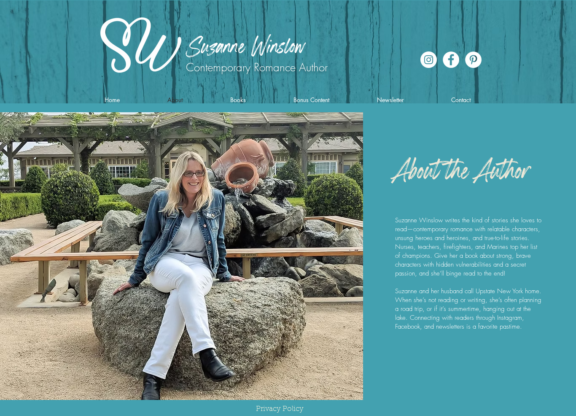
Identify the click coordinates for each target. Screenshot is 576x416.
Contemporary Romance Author (257, 67)
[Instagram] (428, 59)
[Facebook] (451, 59)
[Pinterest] (473, 59)
